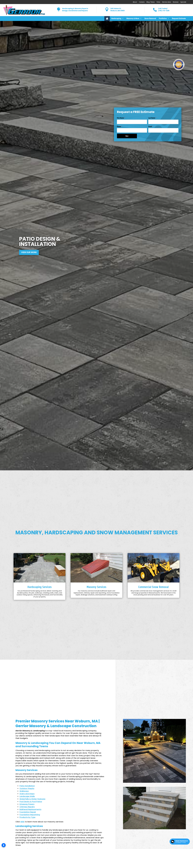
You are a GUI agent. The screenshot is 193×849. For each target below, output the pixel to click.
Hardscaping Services (39, 586)
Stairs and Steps (27, 793)
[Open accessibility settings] (4, 845)
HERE (22, 821)
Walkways (24, 791)
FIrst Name (121, 118)
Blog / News (151, 2)
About (135, 2)
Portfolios (163, 18)
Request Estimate (179, 18)
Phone (119, 126)
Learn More (27, 255)
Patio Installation (27, 786)
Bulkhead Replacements (30, 809)
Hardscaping (116, 18)
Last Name (152, 118)
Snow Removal (150, 18)
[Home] (107, 18)
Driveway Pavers (27, 804)
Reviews (175, 2)
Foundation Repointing (30, 814)
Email (150, 126)
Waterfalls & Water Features (32, 799)
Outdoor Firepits (27, 788)
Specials (183, 2)
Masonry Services (96, 586)
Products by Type (27, 817)
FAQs (158, 2)
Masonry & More (132, 18)
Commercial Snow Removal (153, 586)
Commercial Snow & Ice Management (53, 238)
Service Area (166, 2)
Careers (142, 2)
